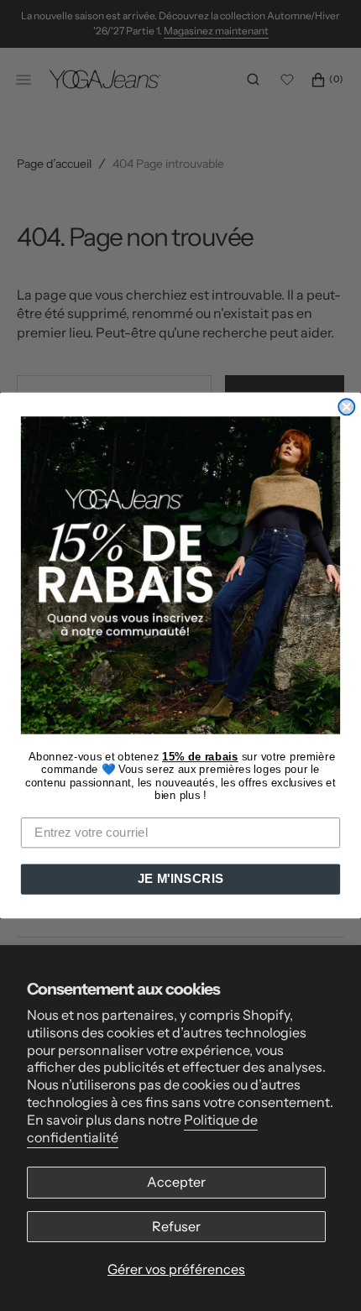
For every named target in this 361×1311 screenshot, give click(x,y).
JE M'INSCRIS (180, 878)
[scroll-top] (322, 1272)
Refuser (176, 1226)
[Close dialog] (346, 407)
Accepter (176, 1181)
